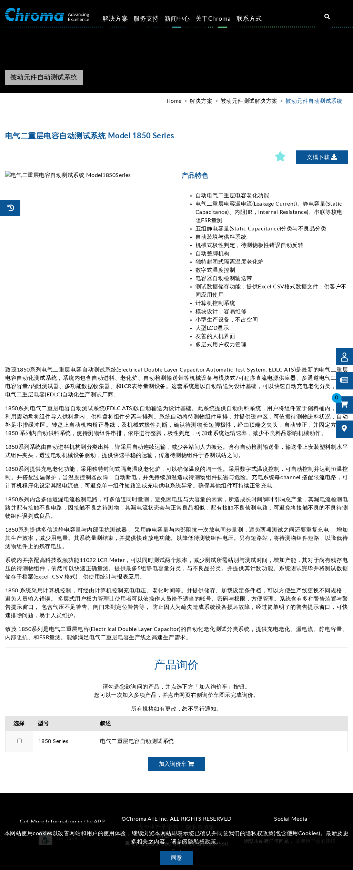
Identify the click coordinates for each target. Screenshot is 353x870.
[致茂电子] (47, 15)
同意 (176, 858)
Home (174, 101)
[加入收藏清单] (280, 157)
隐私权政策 (202, 841)
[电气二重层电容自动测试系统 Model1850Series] (88, 175)
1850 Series (53, 741)
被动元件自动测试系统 (313, 101)
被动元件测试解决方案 (249, 101)
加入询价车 (173, 764)
